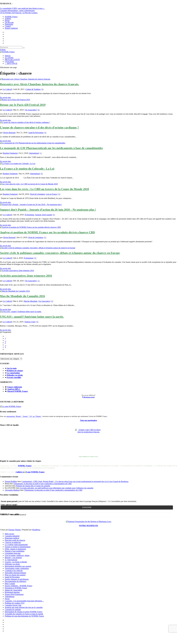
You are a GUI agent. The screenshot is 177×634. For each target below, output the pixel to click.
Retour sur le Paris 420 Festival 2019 (23, 104)
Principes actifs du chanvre (15, 540)
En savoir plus (5, 97)
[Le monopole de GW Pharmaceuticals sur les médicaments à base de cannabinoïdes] (32, 143)
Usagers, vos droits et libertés (16, 562)
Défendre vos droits (12, 564)
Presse (7, 20)
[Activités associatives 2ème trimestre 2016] (17, 270)
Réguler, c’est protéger (13, 558)
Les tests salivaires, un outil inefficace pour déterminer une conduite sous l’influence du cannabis (56, 488)
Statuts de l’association (13, 590)
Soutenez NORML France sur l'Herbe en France (88, 456)
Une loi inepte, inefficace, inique (17, 555)
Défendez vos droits (15, 375)
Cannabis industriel (12, 536)
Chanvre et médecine (13, 542)
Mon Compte (10, 584)
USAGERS (9, 61)
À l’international (11, 560)
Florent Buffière (11, 481)
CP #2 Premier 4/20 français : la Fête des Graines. (19, 13)
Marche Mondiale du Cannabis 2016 (22, 296)
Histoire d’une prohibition (14, 551)
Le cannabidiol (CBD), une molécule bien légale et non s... (22, 8)
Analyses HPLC (13, 389)
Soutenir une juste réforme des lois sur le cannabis (24, 607)
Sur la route (12, 368)
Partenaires (9, 24)
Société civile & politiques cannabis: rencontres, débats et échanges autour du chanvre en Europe (60, 252)
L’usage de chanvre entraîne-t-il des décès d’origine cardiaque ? (39, 127)
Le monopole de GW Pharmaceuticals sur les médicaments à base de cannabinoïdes (51, 148)
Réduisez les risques (15, 371)
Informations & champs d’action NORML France (23, 612)
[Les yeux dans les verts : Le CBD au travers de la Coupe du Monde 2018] (29, 184)
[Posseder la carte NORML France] (10, 406)
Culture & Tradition (33, 89)
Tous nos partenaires (88, 420)
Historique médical (12, 538)
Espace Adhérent (11, 28)
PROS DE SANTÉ (12, 60)
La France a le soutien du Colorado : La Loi (27, 168)
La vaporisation (13, 373)
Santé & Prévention (36, 133)
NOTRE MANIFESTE (88, 526)
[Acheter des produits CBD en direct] (88, 442)
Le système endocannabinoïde (16, 545)
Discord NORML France (17, 391)
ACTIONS (9, 58)
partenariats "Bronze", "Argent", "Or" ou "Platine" (24, 416)
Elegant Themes (14, 530)
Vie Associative (31, 110)
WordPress (36, 530)
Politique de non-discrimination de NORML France (24, 616)
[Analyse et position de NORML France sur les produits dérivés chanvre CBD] (30, 227)
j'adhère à (20, 472)
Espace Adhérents (14, 387)
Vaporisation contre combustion (17, 568)
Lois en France (51, 194)
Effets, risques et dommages (15, 549)
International (34, 153)
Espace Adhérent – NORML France (18, 586)
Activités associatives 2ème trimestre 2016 (26, 275)
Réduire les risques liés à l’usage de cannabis (33, 486)
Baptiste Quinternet (10, 153)
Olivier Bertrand (9, 133)
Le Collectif (7, 89)
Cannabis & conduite (13, 610)
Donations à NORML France (16, 588)
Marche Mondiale (30, 301)
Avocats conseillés (14, 377)
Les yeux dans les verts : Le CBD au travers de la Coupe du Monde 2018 (44, 189)
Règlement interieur (12, 592)
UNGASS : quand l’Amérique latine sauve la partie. (32, 316)
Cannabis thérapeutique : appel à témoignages (17, 11)
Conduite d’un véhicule (14, 571)
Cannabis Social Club (13, 605)
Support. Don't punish (43, 215)
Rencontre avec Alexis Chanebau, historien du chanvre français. (39, 84)
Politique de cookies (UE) (14, 603)
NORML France (11, 17)
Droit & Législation (37, 194)
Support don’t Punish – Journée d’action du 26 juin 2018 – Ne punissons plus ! (48, 209)
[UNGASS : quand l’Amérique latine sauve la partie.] (21, 312)
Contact (8, 26)
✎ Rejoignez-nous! (88, 397)
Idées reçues (9, 534)
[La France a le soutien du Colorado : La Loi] (17, 163)
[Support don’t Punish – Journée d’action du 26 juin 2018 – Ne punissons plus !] (31, 204)
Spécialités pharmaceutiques (15, 573)
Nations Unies (30, 322)
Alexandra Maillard (12, 490)
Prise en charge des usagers (15, 575)
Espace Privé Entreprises (14, 594)
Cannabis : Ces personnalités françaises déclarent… (24, 601)
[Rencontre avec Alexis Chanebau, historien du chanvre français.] (25, 79)
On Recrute (9, 22)
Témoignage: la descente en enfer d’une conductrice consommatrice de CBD (42, 484)
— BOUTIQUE (11, 63)
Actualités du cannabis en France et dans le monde (24, 614)
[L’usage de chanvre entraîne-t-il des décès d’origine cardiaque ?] (25, 122)
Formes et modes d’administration (17, 547)
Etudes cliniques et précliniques (17, 579)
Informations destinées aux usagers (18, 566)
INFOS (7, 56)
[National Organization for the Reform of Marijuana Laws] (88, 521)
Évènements (29, 215)
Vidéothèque (9, 597)
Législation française (12, 553)
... (5, 340)
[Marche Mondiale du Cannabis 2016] (15, 291)
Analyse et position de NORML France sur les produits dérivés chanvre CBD (47, 232)
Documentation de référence (15, 581)
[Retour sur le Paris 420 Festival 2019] (15, 100)
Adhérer (8, 19)
